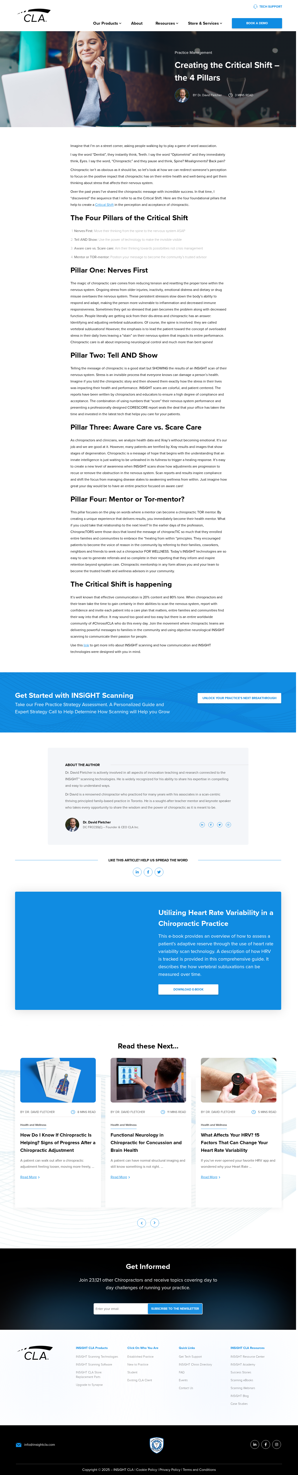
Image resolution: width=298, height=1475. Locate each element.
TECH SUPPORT (270, 6)
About (136, 23)
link (86, 645)
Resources (165, 23)
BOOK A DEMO (257, 23)
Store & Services (203, 23)
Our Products (105, 23)
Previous (141, 1223)
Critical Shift (104, 204)
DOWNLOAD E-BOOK (188, 989)
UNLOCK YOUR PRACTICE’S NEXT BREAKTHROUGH (239, 698)
